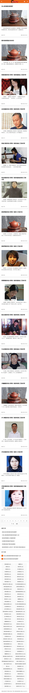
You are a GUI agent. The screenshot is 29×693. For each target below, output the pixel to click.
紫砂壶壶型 (8, 564)
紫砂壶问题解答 (20, 671)
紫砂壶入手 (8, 619)
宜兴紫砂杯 (20, 681)
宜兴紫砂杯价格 (7, 683)
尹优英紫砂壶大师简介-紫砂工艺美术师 (12, 452)
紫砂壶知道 (8, 671)
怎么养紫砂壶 (7, 616)
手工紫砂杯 (8, 681)
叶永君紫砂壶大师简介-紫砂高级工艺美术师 (13, 349)
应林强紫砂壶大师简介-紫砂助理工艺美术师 (13, 109)
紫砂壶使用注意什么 (20, 611)
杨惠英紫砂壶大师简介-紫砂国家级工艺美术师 (13, 75)
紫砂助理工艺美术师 (20, 656)
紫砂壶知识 (7, 614)
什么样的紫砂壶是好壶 (20, 584)
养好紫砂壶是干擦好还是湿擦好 (8, 544)
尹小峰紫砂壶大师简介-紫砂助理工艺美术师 (13, 417)
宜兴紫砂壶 (20, 621)
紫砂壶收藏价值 (8, 646)
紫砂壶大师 (20, 576)
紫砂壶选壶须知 (8, 586)
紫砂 (7, 666)
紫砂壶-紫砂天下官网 (5, 691)
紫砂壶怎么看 (20, 619)
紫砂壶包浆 (8, 576)
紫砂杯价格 (20, 678)
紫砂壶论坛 (20, 601)
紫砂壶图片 (20, 666)
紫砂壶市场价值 (20, 676)
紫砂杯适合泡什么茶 (20, 683)
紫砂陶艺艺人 (7, 658)
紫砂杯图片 (8, 686)
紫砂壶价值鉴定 (8, 678)
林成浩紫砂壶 (20, 651)
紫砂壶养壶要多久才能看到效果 (8, 538)
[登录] (24, 1)
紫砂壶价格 (20, 594)
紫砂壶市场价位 (20, 626)
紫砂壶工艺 (8, 648)
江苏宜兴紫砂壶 (20, 648)
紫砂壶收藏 (8, 601)
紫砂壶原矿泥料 (20, 609)
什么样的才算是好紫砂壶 (20, 604)
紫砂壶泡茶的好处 (7, 641)
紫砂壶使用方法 (20, 636)
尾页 (17, 523)
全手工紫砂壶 (7, 609)
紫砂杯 (20, 629)
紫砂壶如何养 (20, 606)
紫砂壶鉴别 (8, 591)
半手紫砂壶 (8, 651)
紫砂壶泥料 (20, 596)
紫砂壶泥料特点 (8, 589)
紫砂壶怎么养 (20, 616)
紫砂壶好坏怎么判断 (7, 584)
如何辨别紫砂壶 (8, 629)
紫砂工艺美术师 (8, 663)
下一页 (12, 523)
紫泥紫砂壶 (20, 581)
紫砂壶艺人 (7, 599)
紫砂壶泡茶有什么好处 (8, 611)
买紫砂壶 (7, 569)
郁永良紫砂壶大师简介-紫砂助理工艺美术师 (13, 315)
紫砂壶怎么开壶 (20, 624)
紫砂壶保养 (20, 579)
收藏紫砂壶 (20, 599)
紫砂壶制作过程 (20, 641)
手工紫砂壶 (20, 569)
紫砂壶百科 (8, 673)
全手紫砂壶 (20, 571)
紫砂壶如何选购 (8, 631)
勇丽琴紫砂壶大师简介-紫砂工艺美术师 (12, 246)
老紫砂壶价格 (7, 676)
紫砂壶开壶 (8, 594)
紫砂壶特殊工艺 (20, 614)
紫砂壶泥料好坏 (8, 624)
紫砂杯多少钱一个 (20, 686)
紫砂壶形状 (20, 574)
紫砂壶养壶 (8, 574)
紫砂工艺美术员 (20, 661)
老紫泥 (8, 566)
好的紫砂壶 (8, 636)
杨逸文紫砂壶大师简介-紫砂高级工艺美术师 (13, 143)
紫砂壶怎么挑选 (20, 631)
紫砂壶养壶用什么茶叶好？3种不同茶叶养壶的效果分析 (13, 547)
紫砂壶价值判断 (20, 586)
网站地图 (17, 691)
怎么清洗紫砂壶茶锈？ (7, 6)
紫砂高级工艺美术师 (7, 656)
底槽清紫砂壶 (7, 621)
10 (26, 520)
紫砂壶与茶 (20, 589)
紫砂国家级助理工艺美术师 (8, 661)
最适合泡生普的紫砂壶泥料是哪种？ (9, 532)
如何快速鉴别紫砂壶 (20, 591)
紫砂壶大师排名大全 (20, 653)
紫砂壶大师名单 (8, 626)
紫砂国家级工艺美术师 (20, 658)
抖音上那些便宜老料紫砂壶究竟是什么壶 (10, 535)
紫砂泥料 (20, 566)
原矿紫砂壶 (20, 646)
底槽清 (20, 564)
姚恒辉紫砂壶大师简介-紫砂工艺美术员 (12, 212)
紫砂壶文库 (20, 673)
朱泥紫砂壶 (8, 571)
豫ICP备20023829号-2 (23, 691)
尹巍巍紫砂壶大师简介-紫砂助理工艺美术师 (13, 383)
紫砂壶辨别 (8, 596)
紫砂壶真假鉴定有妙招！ (8, 40)
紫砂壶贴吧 (20, 668)
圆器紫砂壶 (8, 653)
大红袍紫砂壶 (7, 606)
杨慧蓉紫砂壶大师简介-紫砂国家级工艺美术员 (13, 280)
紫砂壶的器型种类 (7, 668)
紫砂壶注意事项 (8, 604)
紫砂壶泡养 (8, 579)
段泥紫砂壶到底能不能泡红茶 (8, 541)
